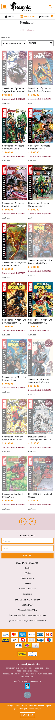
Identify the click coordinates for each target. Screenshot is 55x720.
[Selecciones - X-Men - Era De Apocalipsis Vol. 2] (40, 299)
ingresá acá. (27, 677)
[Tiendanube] (27, 665)
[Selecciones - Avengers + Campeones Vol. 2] (40, 182)
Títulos (28, 573)
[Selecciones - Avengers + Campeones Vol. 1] (14, 241)
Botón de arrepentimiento (27, 681)
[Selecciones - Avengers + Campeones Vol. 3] (14, 182)
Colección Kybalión (27, 588)
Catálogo (6, 103)
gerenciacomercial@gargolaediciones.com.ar (27, 620)
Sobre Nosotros (27, 578)
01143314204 (27, 604)
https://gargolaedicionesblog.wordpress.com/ (27, 615)
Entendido (27, 715)
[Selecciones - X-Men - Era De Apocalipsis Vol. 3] (14, 299)
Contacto (27, 583)
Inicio (22, 30)
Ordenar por (5, 37)
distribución (27, 593)
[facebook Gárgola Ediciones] (32, 521)
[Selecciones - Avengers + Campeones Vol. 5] (14, 125)
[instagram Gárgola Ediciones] (23, 521)
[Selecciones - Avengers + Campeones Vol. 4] (40, 125)
